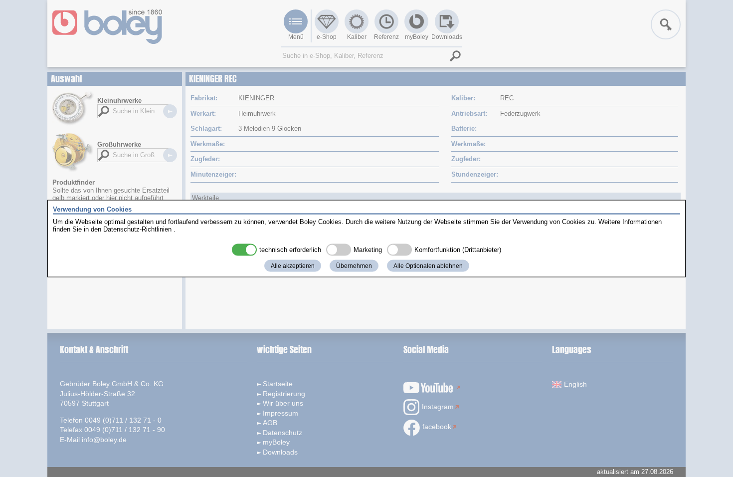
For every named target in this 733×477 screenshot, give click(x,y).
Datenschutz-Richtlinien (137, 229)
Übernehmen (354, 265)
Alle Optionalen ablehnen (428, 265)
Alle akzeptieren (293, 265)
